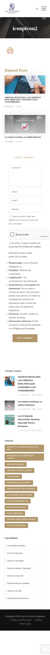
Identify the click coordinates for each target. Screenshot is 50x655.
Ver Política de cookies (30, 247)
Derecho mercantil (15, 576)
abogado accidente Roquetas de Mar (23, 448)
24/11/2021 (9, 107)
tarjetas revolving (16, 525)
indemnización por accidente (21, 489)
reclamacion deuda (16, 507)
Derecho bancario (15, 553)
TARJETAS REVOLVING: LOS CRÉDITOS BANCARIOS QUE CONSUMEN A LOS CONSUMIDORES (23, 100)
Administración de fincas (18, 598)
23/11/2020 (9, 142)
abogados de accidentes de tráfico (20, 457)
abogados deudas (15, 464)
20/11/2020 (25, 430)
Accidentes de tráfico (16, 545)
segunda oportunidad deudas (21, 519)
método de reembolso (17, 501)
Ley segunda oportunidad (19, 495)
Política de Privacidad (24, 328)
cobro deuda (13, 476)
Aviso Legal (25, 624)
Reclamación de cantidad (18, 583)
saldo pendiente (15, 513)
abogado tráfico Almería (19, 470)
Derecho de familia (15, 561)
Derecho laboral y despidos (19, 568)
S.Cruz (19, 107)
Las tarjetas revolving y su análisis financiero (23, 137)
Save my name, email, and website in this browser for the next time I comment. (23, 220)
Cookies (38, 620)
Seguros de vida (14, 591)
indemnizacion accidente (19, 482)
